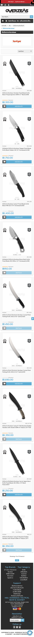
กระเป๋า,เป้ (23, 574)
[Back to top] (17, 560)
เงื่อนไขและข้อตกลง (17, 586)
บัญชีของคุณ (17, 594)
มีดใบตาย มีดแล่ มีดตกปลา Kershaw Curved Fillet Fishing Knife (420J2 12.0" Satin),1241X (16, 371)
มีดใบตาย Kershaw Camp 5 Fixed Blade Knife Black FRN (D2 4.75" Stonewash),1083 (15, 204)
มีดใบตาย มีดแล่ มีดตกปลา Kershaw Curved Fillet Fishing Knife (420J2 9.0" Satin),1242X (16, 315)
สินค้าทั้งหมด (12, 21)
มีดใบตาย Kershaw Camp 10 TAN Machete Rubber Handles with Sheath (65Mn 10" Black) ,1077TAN (16, 426)
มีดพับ (24, 570)
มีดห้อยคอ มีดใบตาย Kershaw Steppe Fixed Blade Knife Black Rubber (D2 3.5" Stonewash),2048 (16, 149)
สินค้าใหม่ (23, 576)
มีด (18, 21)
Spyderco (10, 578)
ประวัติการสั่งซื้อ (17, 592)
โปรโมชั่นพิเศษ (24, 578)
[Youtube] (20, 627)
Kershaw (10, 572)
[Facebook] (14, 627)
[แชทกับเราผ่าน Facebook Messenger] (29, 632)
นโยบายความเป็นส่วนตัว (17, 588)
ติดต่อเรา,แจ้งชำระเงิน (17, 596)
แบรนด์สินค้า (23, 580)
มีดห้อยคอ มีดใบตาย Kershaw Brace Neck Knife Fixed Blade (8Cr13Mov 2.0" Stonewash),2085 (16, 260)
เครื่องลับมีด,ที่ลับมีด (26, 21)
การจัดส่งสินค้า (17, 590)
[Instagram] (17, 627)
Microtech (10, 576)
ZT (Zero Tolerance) (10, 570)
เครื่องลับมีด (23, 572)
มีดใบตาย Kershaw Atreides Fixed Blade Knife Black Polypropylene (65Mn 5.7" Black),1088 (16, 93)
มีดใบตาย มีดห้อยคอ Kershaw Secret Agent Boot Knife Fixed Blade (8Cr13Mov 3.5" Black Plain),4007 (16, 482)
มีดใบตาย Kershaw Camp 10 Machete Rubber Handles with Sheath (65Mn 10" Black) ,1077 (15, 537)
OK (31, 17)
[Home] (3, 21)
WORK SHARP (10, 574)
